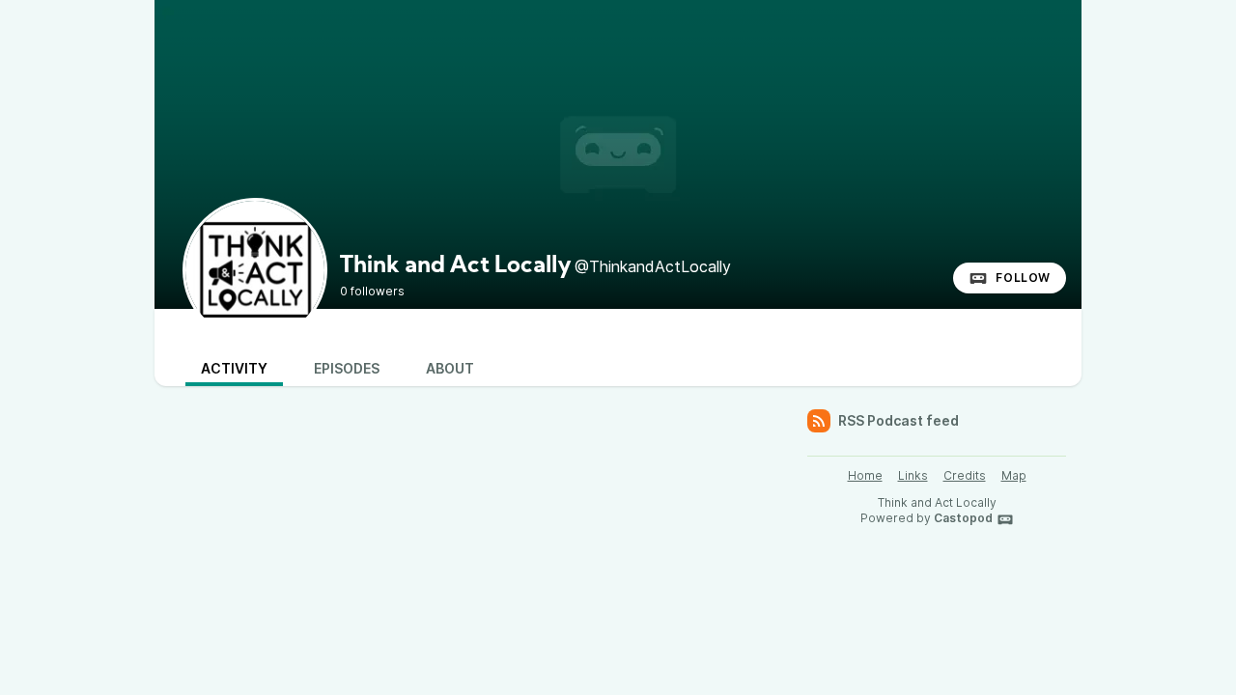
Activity (234, 368)
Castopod (963, 518)
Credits (964, 475)
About (450, 368)
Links (913, 475)
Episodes (346, 368)
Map (1013, 475)
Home (865, 475)
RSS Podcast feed (898, 420)
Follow (1023, 277)
